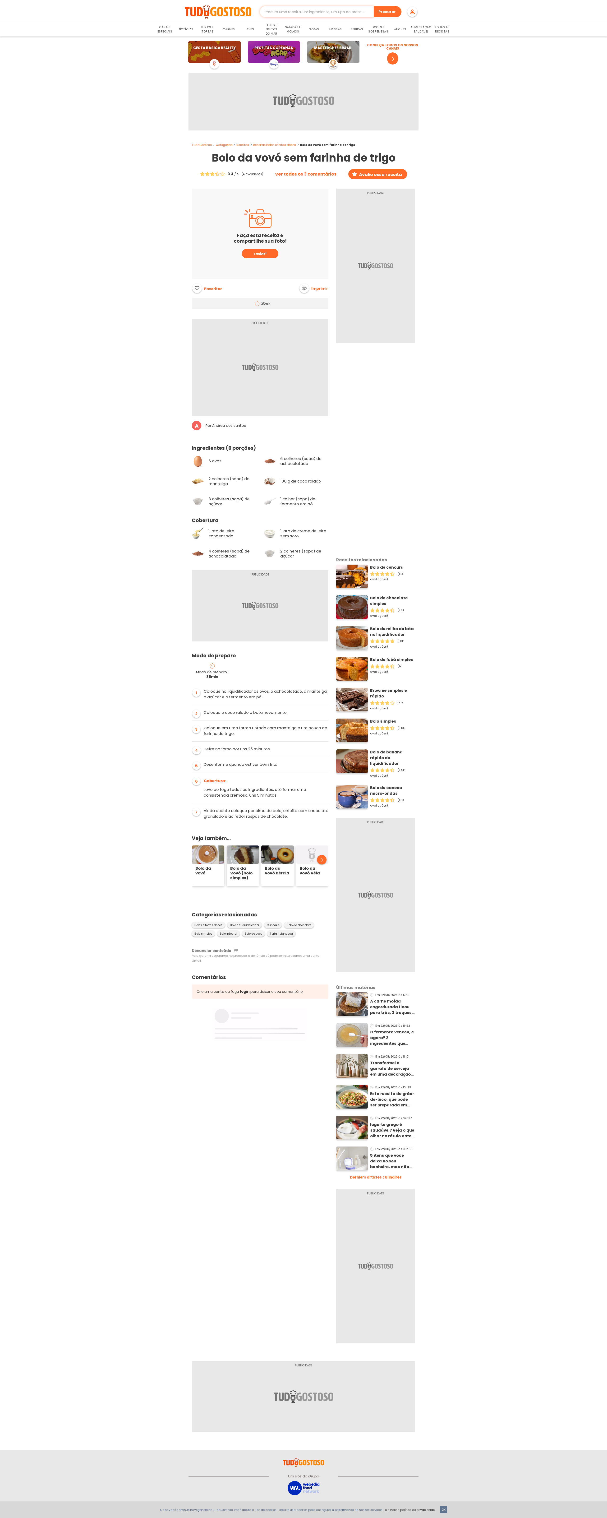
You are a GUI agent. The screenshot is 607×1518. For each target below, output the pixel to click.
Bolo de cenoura (387, 567)
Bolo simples (203, 934)
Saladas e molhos (293, 29)
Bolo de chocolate (299, 925)
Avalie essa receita (380, 174)
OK (444, 1510)
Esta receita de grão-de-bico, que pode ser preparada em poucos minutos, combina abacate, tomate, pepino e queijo (392, 1099)
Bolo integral (228, 934)
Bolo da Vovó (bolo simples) (241, 873)
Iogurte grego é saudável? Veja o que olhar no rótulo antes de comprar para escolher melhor (392, 1130)
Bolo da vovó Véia (310, 871)
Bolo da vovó (203, 871)
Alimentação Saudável (421, 29)
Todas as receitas (442, 29)
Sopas (314, 29)
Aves (250, 29)
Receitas (242, 145)
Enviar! (260, 253)
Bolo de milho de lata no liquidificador (392, 631)
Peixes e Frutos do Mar (271, 29)
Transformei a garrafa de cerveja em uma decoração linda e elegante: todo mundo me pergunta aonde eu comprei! (390, 1068)
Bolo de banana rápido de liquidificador (386, 757)
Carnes (229, 29)
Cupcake (273, 925)
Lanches (399, 29)
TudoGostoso (202, 145)
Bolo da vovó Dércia (277, 871)
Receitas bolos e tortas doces (274, 145)
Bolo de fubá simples (391, 659)
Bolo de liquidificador (244, 925)
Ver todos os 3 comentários (305, 174)
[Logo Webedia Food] (303, 1487)
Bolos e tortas (207, 29)
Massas (335, 29)
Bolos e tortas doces (208, 925)
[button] (313, 288)
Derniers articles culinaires (376, 1177)
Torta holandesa (281, 934)
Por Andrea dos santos (226, 425)
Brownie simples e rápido (388, 693)
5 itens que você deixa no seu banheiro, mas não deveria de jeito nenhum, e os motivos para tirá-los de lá (392, 1161)
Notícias (186, 29)
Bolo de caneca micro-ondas (386, 790)
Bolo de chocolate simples (389, 600)
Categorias (224, 145)
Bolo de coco (253, 934)
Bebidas (357, 29)
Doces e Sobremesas (378, 29)
